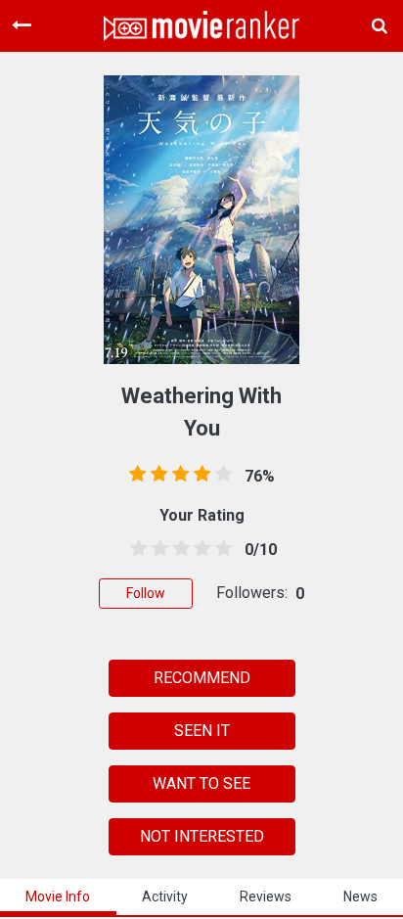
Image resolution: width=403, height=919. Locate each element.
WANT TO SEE (201, 783)
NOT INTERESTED (202, 836)
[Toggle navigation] (21, 25)
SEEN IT (202, 730)
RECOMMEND (202, 677)
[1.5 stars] (156, 549)
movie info (57, 896)
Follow (145, 593)
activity (165, 896)
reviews (265, 896)
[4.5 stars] (220, 549)
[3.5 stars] (198, 549)
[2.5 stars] (178, 549)
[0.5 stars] (135, 549)
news (360, 896)
